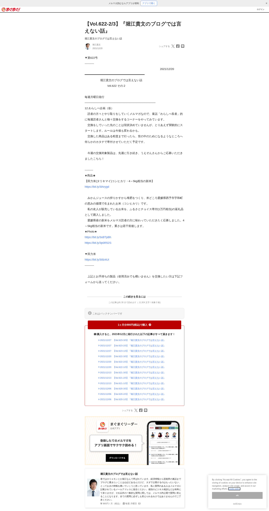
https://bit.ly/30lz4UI (97, 259)
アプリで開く (148, 3)
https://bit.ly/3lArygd (97, 186)
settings (237, 503)
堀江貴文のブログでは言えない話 (103, 38)
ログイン (260, 9)
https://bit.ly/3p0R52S (98, 242)
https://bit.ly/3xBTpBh (98, 237)
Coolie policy (234, 489)
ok (237, 495)
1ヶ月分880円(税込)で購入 (132, 324)
